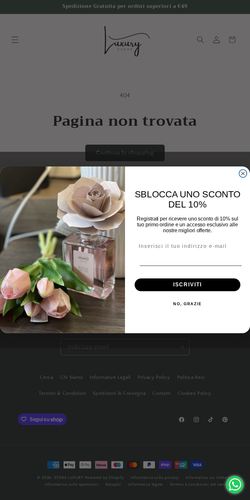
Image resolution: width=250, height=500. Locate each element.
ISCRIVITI (187, 285)
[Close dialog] (243, 174)
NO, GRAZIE (187, 304)
